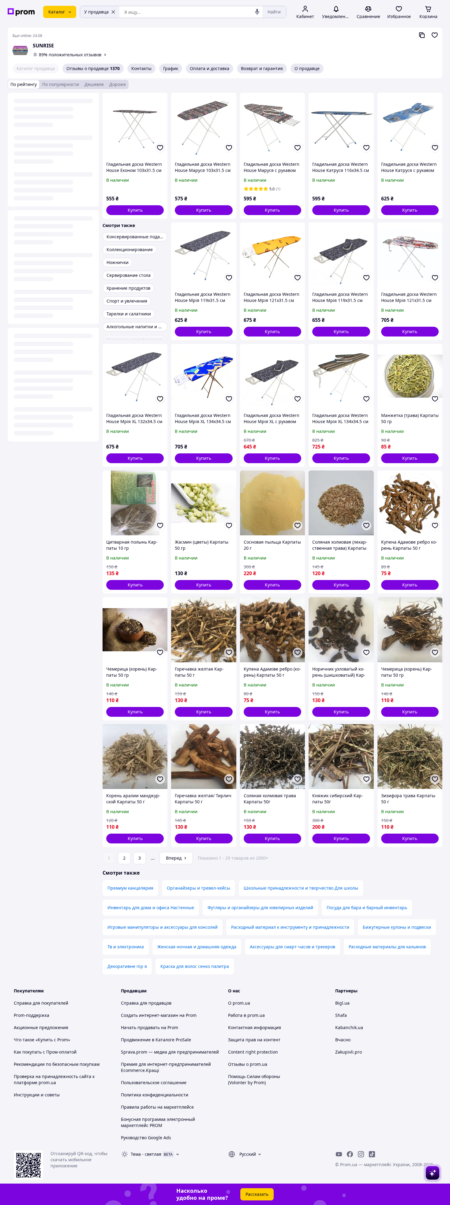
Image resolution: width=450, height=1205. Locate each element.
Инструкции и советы (37, 1095)
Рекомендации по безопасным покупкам (56, 1064)
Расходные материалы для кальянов (387, 947)
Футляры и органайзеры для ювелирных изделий (260, 907)
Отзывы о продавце (93, 68)
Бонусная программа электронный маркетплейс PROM (158, 1122)
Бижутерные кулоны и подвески (397, 927)
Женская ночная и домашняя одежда (196, 947)
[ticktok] (372, 1154)
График (170, 68)
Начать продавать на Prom (149, 1027)
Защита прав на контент (254, 1040)
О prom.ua (239, 1003)
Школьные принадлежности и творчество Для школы (301, 888)
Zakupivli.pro (348, 1052)
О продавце (307, 68)
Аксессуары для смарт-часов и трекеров (292, 947)
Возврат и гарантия (262, 68)
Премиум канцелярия (130, 888)
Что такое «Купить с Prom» (42, 1040)
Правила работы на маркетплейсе (157, 1107)
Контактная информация (254, 1027)
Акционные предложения (41, 1027)
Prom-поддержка (31, 1015)
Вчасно (343, 1040)
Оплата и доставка (209, 68)
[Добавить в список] (160, 148)
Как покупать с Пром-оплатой (45, 1052)
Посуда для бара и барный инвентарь (367, 907)
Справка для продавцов (146, 1003)
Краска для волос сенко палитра (194, 966)
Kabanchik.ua (349, 1027)
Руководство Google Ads (146, 1137)
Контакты (141, 68)
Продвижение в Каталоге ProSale (156, 1040)
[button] (135, 210)
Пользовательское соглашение (153, 1082)
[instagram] (361, 1154)
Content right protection (253, 1052)
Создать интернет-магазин (149, 1015)
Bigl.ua (342, 1003)
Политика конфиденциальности (154, 1095)
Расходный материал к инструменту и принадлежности (290, 927)
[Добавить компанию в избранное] (434, 35)
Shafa (341, 1015)
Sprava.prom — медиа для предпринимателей (170, 1052)
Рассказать (257, 1194)
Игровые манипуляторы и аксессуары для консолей (162, 927)
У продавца (96, 12)
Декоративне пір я (127, 966)
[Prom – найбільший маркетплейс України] (21, 12)
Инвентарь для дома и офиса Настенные (150, 907)
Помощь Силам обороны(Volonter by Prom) (254, 1079)
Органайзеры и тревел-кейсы (198, 888)
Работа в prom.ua (246, 1015)
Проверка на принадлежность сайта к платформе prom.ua (54, 1079)
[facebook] (350, 1154)
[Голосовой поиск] (257, 12)
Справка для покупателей (41, 1003)
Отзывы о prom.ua (247, 1064)
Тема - (146, 1154)
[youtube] (339, 1154)
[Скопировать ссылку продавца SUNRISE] (422, 35)
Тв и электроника (125, 947)
